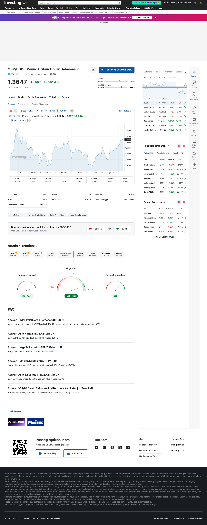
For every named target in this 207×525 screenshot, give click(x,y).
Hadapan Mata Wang (122, 12)
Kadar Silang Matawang (68, 12)
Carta (21, 97)
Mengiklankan (177, 445)
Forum (65, 97)
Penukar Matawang (40, 104)
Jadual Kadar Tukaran (88, 12)
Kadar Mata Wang (49, 12)
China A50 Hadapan (152, 125)
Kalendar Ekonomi (114, 8)
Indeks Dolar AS (105, 12)
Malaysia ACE (149, 112)
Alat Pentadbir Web (148, 456)
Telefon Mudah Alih (148, 445)
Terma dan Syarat (161, 518)
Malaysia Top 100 (151, 107)
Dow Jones (148, 121)
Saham (179, 72)
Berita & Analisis (37, 97)
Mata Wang (10, 12)
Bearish (98, 229)
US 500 (147, 116)
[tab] (13, 254)
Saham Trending (153, 202)
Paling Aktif (148, 153)
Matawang (148, 72)
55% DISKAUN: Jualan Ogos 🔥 (146, 3)
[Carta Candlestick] (10, 110)
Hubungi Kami (177, 450)
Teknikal (54, 97)
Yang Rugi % (178, 153)
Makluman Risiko (195, 518)
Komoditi (168, 72)
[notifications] (195, 2)
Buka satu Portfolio (147, 450)
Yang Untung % (162, 153)
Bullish (124, 229)
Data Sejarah (23, 104)
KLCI (146, 103)
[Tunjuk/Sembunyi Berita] (72, 110)
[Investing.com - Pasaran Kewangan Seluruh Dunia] (16, 3)
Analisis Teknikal (21, 246)
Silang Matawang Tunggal (30, 12)
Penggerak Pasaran (155, 145)
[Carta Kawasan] (15, 110)
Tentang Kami (177, 439)
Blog (141, 439)
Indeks (158, 72)
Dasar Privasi (178, 518)
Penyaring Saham (133, 8)
